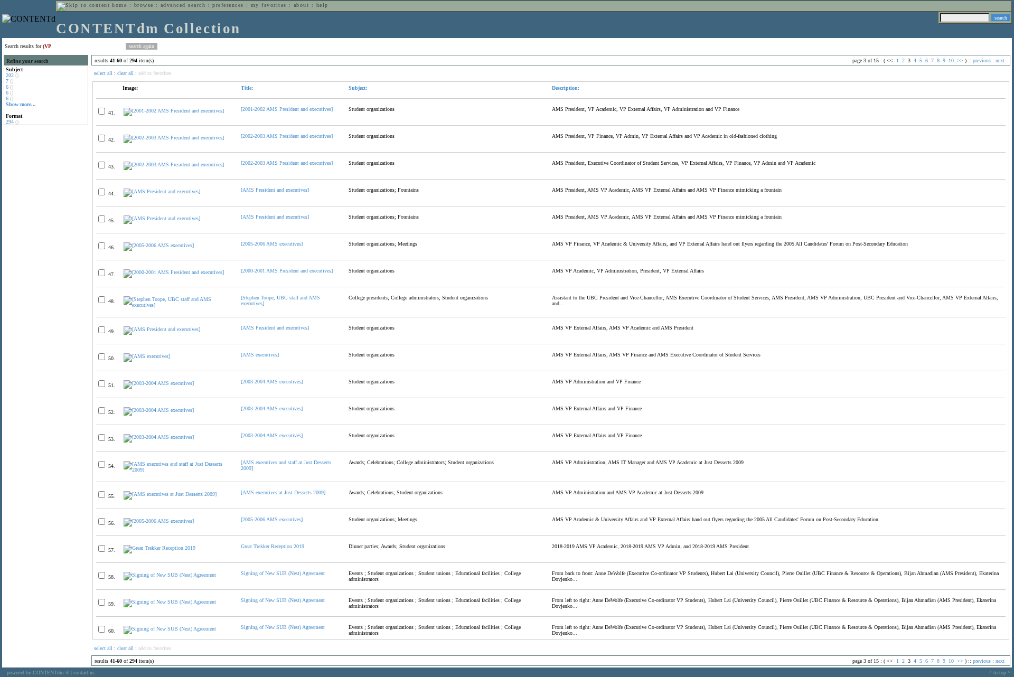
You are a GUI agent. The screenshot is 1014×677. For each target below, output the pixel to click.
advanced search (183, 5)
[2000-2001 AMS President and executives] (287, 271)
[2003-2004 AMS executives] (272, 381)
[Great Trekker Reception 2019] (159, 548)
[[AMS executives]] (147, 356)
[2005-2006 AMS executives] (272, 244)
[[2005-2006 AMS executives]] (159, 245)
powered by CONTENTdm (38, 672)
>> (960, 60)
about (301, 5)
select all (103, 73)
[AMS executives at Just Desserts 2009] (283, 492)
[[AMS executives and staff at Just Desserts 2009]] (178, 470)
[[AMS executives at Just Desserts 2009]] (170, 494)
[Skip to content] (83, 5)
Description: (565, 88)
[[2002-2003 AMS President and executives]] (174, 137)
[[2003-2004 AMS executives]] (159, 383)
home (119, 5)
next (1000, 60)
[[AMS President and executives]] (162, 191)
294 (10, 122)
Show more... (21, 104)
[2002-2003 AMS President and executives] (287, 136)
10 (951, 60)
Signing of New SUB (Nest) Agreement (283, 573)
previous (982, 60)
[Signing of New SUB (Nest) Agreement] (170, 575)
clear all (125, 73)
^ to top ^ (999, 672)
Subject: (358, 88)
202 (10, 75)
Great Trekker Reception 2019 (272, 546)
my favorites (269, 5)
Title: (247, 88)
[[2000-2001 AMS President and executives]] (174, 272)
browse (144, 5)
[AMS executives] (260, 355)
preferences (227, 5)
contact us (84, 672)
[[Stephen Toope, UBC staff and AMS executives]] (178, 305)
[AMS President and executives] (275, 190)
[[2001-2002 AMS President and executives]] (174, 111)
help (322, 5)
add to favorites (154, 73)
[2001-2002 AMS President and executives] (287, 109)
